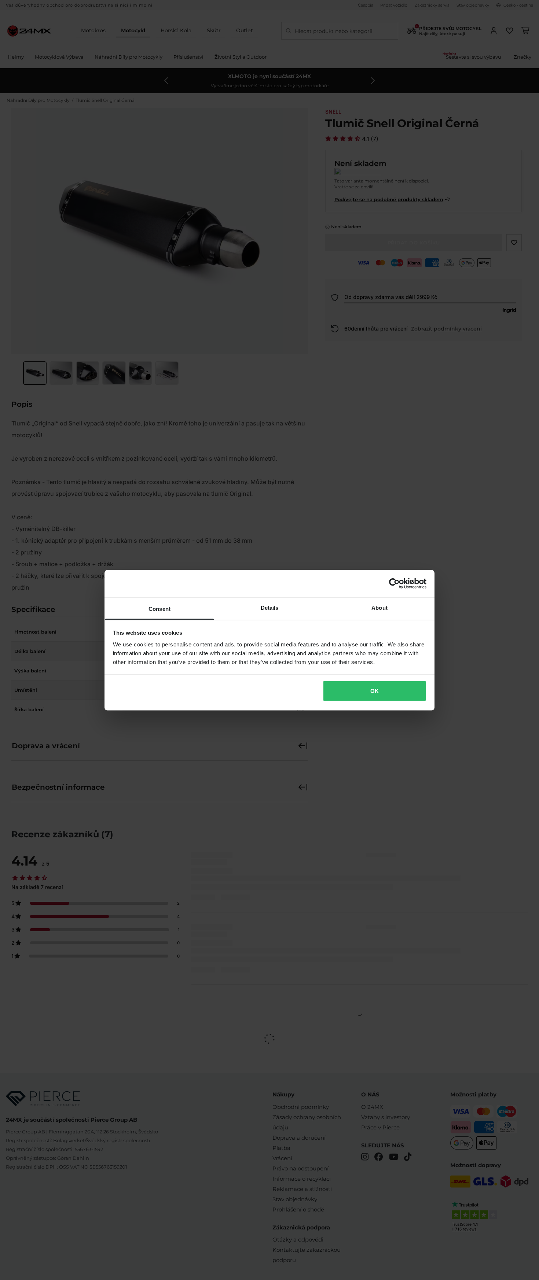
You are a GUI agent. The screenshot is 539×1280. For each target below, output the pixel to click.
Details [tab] (270, 607)
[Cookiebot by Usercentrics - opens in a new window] (394, 583)
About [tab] (379, 607)
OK (374, 691)
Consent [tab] (159, 608)
